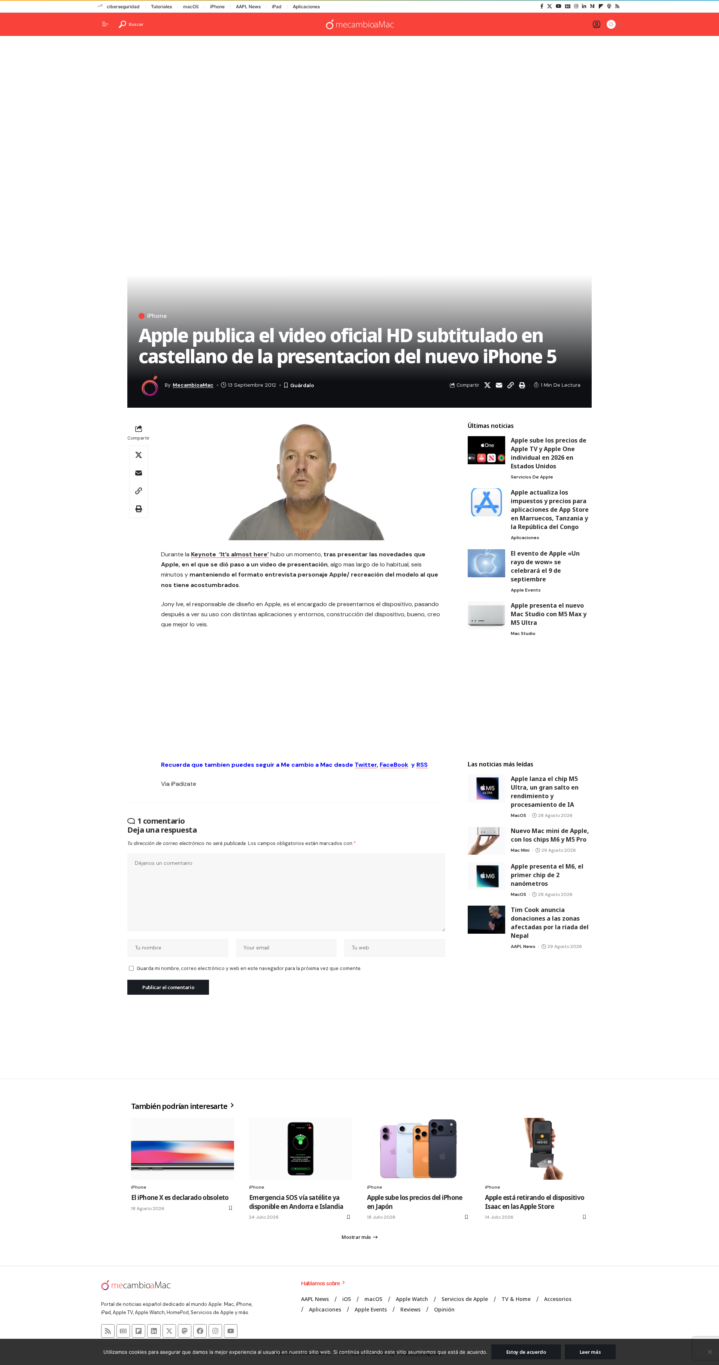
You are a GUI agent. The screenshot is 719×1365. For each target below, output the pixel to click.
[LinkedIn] (584, 6)
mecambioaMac (193, 384)
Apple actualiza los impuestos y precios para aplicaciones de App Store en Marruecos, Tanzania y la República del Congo (550, 509)
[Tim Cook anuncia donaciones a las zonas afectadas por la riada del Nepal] (486, 920)
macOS (191, 6)
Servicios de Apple (532, 477)
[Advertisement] (359, 99)
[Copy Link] (510, 385)
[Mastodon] (184, 1331)
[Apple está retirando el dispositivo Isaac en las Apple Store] (536, 1149)
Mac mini (520, 850)
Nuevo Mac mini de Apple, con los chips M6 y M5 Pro (550, 835)
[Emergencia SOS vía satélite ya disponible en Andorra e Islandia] (300, 1149)
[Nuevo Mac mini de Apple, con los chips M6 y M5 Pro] (486, 841)
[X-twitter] (169, 1331)
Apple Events (526, 590)
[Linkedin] (154, 1331)
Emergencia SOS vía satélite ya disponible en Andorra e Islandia (296, 1202)
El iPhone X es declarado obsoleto (180, 1197)
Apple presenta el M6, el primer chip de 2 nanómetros (547, 875)
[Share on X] (487, 385)
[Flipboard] (601, 6)
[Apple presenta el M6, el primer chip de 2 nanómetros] (486, 876)
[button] (131, 24)
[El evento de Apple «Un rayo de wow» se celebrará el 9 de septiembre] (486, 563)
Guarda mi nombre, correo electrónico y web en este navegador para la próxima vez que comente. (249, 968)
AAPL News (248, 6)
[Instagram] (576, 6)
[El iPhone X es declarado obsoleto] (182, 1149)
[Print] (522, 385)
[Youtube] (230, 1331)
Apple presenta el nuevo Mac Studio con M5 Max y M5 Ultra (548, 614)
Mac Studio (523, 633)
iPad (277, 6)
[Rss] (617, 6)
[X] (549, 6)
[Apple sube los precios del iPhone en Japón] (418, 1149)
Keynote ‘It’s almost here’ (230, 554)
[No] (709, 1352)
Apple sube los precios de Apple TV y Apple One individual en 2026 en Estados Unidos (548, 453)
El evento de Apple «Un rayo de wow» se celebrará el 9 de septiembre (545, 566)
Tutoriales (161, 6)
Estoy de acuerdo (526, 1352)
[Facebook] (542, 6)
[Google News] (567, 6)
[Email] (499, 385)
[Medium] (592, 6)
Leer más (590, 1352)
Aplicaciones (306, 6)
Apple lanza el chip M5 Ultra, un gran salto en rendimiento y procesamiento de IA (545, 792)
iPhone (217, 6)
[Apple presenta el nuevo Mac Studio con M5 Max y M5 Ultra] (486, 615)
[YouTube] (558, 6)
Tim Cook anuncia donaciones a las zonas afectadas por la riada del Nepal (550, 923)
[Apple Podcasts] (609, 6)
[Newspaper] (123, 1331)
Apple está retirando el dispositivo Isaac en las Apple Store (535, 1202)
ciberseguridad (123, 6)
